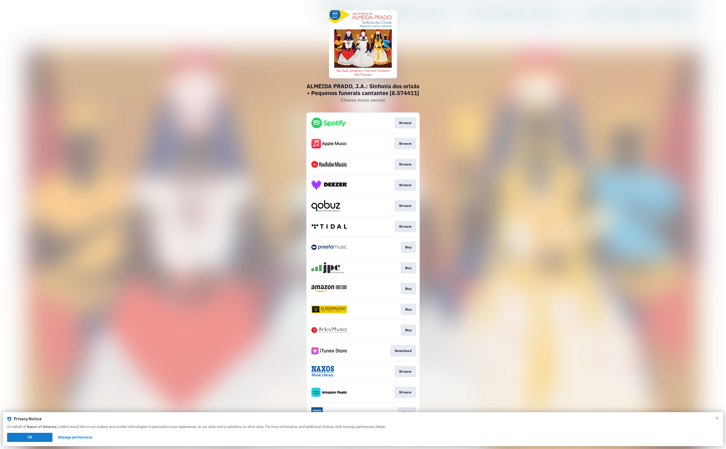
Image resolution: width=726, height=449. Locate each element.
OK (30, 437)
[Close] (717, 418)
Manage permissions (75, 437)
